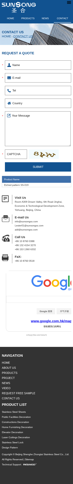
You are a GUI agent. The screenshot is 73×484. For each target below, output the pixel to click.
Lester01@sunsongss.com (29, 225)
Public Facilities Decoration (16, 417)
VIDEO (6, 388)
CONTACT (62, 18)
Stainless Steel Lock (12, 442)
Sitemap (29, 459)
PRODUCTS (27, 18)
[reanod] (31, 464)
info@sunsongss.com (26, 221)
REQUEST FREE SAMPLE (18, 393)
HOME (6, 362)
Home (10, 18)
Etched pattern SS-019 (16, 185)
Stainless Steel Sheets (14, 412)
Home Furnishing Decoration (17, 427)
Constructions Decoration (15, 422)
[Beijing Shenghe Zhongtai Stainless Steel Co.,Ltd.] (19, 6)
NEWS (45, 18)
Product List (14, 404)
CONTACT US (23, 36)
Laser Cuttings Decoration (16, 437)
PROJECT (8, 378)
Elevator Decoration (12, 432)
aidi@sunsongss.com (26, 229)
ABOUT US (9, 367)
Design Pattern (10, 447)
